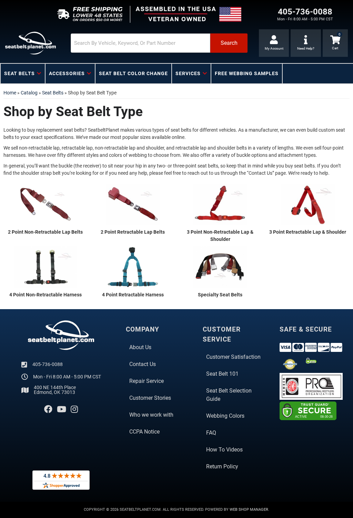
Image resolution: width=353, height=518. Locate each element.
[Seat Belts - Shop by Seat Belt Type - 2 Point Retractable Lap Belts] (133, 204)
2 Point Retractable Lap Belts (133, 232)
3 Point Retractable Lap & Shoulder (307, 232)
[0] (335, 43)
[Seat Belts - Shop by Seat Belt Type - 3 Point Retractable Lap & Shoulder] (308, 204)
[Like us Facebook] (48, 409)
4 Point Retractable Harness (133, 294)
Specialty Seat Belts (220, 294)
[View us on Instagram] (74, 409)
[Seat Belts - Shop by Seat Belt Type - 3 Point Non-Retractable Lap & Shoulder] (220, 204)
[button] (159, 43)
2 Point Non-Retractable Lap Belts (45, 232)
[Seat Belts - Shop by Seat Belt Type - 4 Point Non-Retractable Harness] (45, 267)
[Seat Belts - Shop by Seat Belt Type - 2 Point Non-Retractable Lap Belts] (45, 204)
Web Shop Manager (249, 509)
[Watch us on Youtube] (61, 409)
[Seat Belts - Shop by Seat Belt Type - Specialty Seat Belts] (220, 267)
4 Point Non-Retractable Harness (45, 294)
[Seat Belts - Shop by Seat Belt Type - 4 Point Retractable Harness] (133, 267)
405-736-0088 (47, 364)
